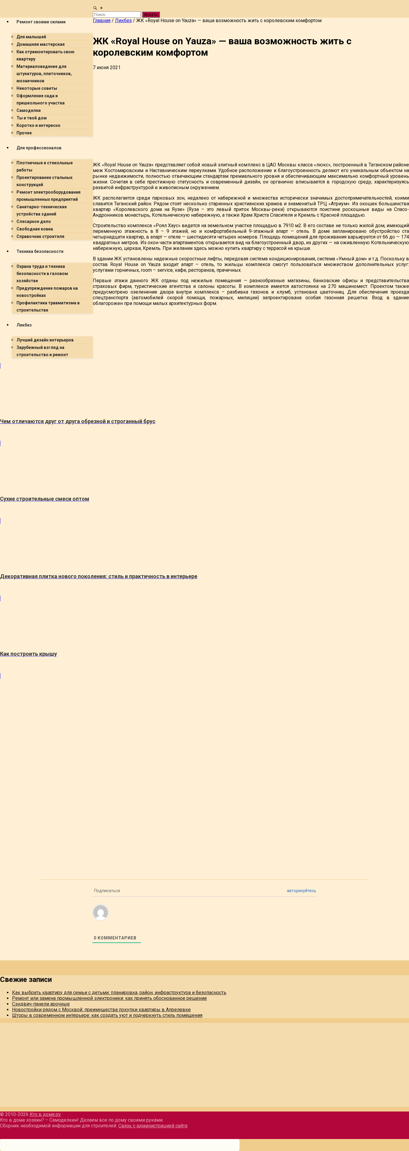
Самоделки (28, 110)
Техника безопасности (39, 251)
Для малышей (31, 36)
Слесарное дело (33, 221)
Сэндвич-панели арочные (41, 1004)
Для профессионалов (38, 147)
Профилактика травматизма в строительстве (48, 306)
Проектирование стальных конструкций (44, 181)
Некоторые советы (36, 88)
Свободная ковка (34, 229)
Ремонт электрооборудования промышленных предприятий (48, 196)
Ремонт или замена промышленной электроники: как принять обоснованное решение (109, 998)
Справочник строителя (40, 236)
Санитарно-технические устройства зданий (41, 210)
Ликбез (24, 325)
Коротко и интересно (38, 125)
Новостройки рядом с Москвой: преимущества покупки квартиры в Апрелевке (101, 1009)
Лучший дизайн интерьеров (45, 340)
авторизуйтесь (301, 890)
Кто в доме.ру (45, 1114)
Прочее (24, 132)
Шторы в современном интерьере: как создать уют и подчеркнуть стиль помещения (107, 1015)
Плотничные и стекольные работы (44, 166)
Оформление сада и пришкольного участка (40, 99)
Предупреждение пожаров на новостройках (47, 292)
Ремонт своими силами (41, 21)
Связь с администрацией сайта (152, 1126)
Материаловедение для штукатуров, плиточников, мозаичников (44, 73)
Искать (150, 14)
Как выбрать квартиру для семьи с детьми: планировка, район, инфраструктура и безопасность (119, 992)
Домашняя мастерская (40, 44)
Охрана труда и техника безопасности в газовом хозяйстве (42, 273)
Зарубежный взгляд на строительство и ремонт (42, 351)
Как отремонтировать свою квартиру (45, 55)
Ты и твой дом (31, 118)
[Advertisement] (179, 405)
